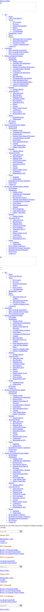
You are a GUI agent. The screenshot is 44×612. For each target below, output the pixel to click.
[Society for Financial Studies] (18, 11)
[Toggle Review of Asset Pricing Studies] (35, 390)
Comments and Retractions (21, 72)
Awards (15, 106)
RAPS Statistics (18, 162)
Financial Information (20, 26)
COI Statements (18, 31)
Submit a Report (18, 89)
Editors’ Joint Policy (19, 147)
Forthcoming (17, 119)
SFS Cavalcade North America (19, 52)
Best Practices (17, 95)
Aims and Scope (18, 93)
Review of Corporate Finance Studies (12, 553)
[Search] (21, 531)
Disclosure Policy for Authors (22, 39)
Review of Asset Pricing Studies (10, 552)
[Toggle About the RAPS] (35, 420)
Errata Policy (17, 71)
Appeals (15, 74)
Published (16, 177)
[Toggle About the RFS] (35, 356)
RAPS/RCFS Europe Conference (19, 181)
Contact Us (12, 46)
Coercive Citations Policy (21, 84)
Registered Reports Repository (18, 250)
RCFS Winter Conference (17, 246)
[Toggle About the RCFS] (35, 487)
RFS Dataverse (18, 76)
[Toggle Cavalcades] (35, 308)
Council (2, 541)
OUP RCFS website (19, 225)
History (15, 28)
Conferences (17, 110)
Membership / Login (15, 33)
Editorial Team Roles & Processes (24, 67)
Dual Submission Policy (20, 41)
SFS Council (17, 22)
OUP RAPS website (19, 160)
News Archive (17, 29)
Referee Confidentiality (20, 86)
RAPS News (13, 182)
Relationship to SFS (19, 113)
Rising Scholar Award (20, 108)
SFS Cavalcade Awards (16, 54)
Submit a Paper (18, 61)
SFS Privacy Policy (19, 42)
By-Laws (16, 24)
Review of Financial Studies (9, 550)
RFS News (12, 121)
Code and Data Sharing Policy (23, 82)
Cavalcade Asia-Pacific (7, 561)
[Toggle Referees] (35, 353)
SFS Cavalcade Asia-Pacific (18, 50)
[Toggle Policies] (35, 295)
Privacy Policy (4, 570)
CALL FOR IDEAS (15, 18)
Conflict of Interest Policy (21, 44)
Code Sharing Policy (19, 145)
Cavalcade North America (8, 563)
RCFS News (13, 251)
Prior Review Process (20, 197)
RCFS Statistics (18, 227)
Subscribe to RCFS (19, 229)
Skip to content (5, 1)
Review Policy (17, 65)
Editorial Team (17, 97)
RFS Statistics (17, 100)
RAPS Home (13, 127)
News (10, 35)
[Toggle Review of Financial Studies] (35, 315)
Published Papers (18, 117)
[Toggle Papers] (35, 381)
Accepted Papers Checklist (21, 69)
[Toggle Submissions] (35, 319)
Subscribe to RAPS (19, 164)
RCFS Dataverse (18, 209)
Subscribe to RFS (18, 102)
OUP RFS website (19, 99)
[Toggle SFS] (35, 273)
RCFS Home (13, 188)
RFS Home (12, 58)
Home (11, 16)
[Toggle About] (35, 278)
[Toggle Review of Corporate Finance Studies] (35, 453)
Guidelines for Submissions (21, 63)
